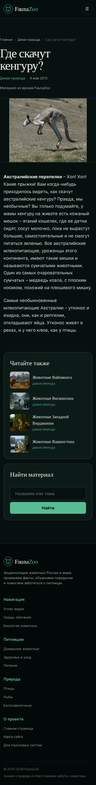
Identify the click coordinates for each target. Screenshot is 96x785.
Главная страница (18, 728)
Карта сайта (13, 737)
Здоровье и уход (17, 657)
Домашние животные (21, 649)
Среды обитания (17, 617)
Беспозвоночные (18, 705)
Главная (6, 39)
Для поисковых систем (23, 745)
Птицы (9, 688)
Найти (48, 507)
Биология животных (20, 626)
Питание (10, 665)
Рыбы (8, 697)
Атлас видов (14, 609)
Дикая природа (29, 39)
